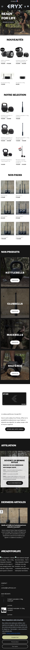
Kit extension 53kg (5, 82)
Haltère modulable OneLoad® (5, 61)
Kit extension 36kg (20, 82)
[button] (2, 6)
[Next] (28, 525)
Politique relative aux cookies (13, 633)
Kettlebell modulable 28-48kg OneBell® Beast (22, 61)
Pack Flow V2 (4, 195)
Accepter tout (15, 637)
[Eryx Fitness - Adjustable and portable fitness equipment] (15, 6)
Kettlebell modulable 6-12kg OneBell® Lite (6, 160)
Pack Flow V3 (4, 216)
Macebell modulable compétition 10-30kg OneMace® (21, 161)
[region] (15, 633)
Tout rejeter (15, 646)
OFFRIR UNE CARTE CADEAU (15, 429)
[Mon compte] (25, 6)
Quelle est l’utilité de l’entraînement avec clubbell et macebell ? (13, 526)
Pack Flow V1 (19, 195)
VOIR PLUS (15, 280)
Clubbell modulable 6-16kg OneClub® (22, 116)
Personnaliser (15, 642)
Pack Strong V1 (19, 216)
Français (13, 1)
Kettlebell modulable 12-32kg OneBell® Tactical (7, 138)
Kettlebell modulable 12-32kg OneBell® (7, 116)
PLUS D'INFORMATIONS (14, 483)
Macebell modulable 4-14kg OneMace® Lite (22, 138)
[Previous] (1, 564)
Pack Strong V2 (4, 237)
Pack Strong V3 (19, 237)
